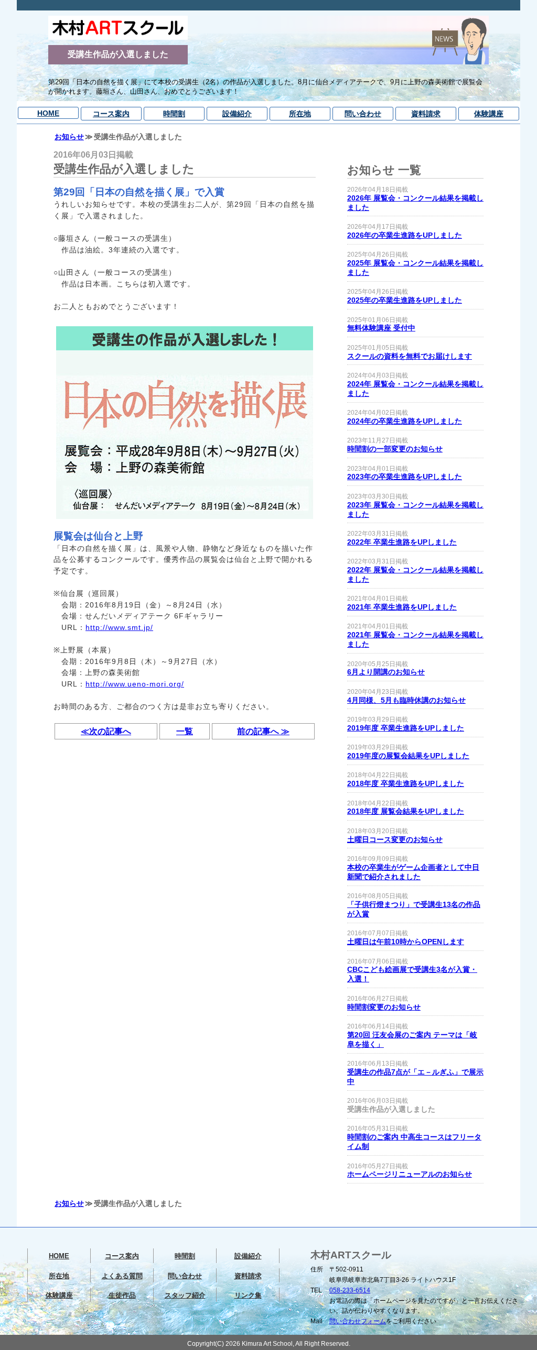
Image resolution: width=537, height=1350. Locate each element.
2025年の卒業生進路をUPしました (404, 300)
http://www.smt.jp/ (119, 627)
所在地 (300, 113)
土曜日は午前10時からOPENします (405, 942)
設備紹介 (237, 113)
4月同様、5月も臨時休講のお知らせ (406, 700)
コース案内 (111, 113)
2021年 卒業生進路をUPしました (402, 607)
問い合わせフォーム (357, 1321)
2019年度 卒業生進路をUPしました (405, 728)
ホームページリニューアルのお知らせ (409, 1174)
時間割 (174, 113)
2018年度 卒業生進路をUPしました (405, 784)
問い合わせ (363, 113)
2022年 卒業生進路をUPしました (402, 542)
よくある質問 (122, 1276)
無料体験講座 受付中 (381, 328)
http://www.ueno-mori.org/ (134, 684)
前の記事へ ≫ (263, 731)
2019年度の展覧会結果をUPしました (408, 756)
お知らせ (69, 136)
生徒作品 (122, 1295)
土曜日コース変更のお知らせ (395, 840)
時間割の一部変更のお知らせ (395, 449)
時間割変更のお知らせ (384, 1007)
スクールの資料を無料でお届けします (409, 356)
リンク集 (248, 1295)
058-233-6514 (349, 1290)
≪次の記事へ (106, 731)
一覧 (184, 731)
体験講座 (488, 113)
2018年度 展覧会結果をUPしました (405, 811)
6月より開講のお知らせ (386, 672)
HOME (48, 113)
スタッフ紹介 (185, 1295)
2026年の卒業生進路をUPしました (404, 235)
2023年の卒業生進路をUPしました (404, 477)
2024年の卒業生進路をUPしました (404, 421)
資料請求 (426, 113)
